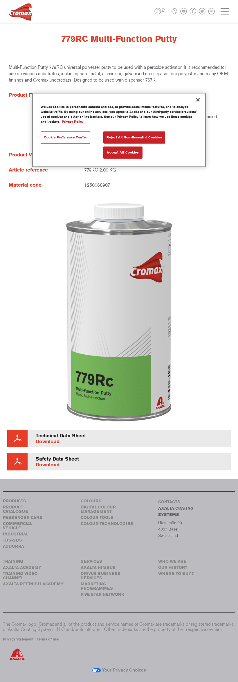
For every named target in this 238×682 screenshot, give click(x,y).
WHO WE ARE (172, 561)
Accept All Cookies (123, 152)
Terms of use (48, 639)
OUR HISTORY (172, 567)
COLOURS (91, 501)
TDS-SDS (12, 540)
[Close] (198, 99)
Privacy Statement (18, 639)
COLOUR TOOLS (97, 517)
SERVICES (91, 561)
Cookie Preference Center (65, 137)
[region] (119, 130)
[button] (157, 11)
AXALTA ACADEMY (22, 567)
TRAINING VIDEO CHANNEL (20, 575)
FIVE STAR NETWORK (102, 594)
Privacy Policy (73, 121)
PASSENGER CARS (22, 517)
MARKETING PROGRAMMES (97, 586)
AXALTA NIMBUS (98, 567)
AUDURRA (13, 546)
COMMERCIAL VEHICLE (17, 526)
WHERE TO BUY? (176, 573)
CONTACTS (169, 501)
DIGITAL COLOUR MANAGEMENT (98, 509)
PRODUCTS (14, 501)
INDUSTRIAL (15, 534)
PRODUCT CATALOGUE (15, 509)
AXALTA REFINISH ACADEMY (33, 584)
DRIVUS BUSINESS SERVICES (100, 575)
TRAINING (13, 561)
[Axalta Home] (21, 16)
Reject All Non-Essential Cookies (134, 137)
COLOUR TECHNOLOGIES (107, 524)
